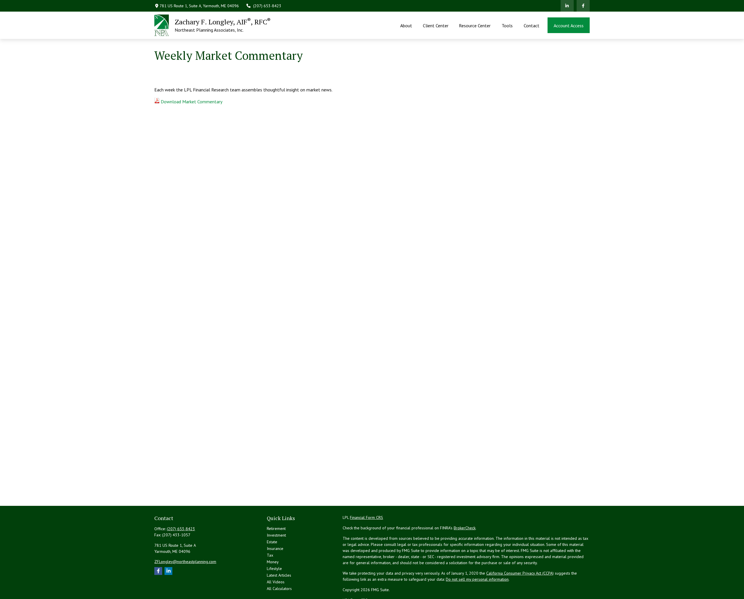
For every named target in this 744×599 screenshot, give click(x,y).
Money (273, 561)
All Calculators (279, 588)
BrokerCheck (464, 528)
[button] (406, 25)
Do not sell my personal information (477, 579)
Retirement (276, 528)
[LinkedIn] (567, 6)
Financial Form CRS (366, 517)
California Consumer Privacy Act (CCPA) (520, 573)
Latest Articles (279, 575)
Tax (270, 555)
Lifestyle (274, 568)
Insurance (275, 548)
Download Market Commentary (191, 101)
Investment (276, 535)
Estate (272, 541)
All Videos (276, 581)
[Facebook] (583, 6)
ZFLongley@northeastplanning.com (185, 561)
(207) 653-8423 (267, 5)
